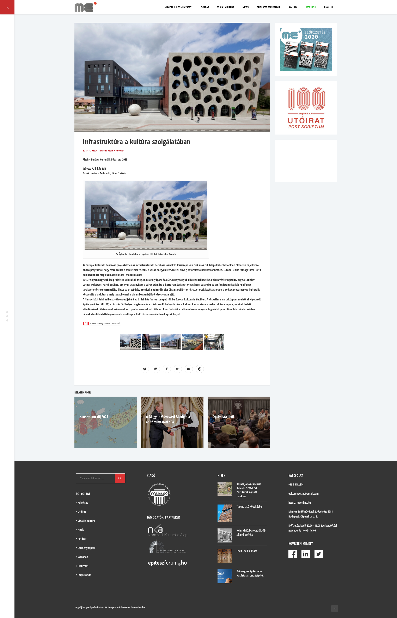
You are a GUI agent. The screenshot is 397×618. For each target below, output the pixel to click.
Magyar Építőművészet (178, 7)
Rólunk (293, 7)
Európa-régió (106, 150)
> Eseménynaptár (85, 548)
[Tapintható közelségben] (225, 513)
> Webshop (82, 557)
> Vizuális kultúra (85, 521)
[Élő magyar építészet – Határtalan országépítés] (225, 576)
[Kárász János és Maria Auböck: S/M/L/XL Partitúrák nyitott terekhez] (225, 489)
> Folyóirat (82, 503)
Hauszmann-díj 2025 (93, 416)
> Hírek (80, 530)
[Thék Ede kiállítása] (225, 556)
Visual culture (225, 7)
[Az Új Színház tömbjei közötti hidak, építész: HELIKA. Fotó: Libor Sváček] (151, 342)
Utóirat (204, 7)
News (246, 7)
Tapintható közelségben (250, 506)
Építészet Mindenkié (268, 7)
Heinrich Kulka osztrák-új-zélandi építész (251, 532)
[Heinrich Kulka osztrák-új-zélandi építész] (225, 535)
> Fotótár (81, 539)
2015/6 (94, 150)
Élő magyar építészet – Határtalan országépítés (250, 573)
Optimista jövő (223, 416)
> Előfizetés (82, 566)
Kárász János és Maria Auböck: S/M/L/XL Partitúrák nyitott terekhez (249, 490)
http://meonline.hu (299, 503)
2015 (85, 150)
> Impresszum (83, 575)
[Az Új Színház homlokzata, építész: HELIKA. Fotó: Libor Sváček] (130, 342)
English (328, 7)
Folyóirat (120, 150)
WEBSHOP (311, 7)
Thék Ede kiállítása (247, 551)
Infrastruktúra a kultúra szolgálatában (136, 141)
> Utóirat (81, 512)
